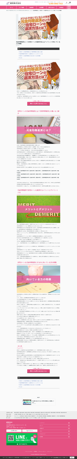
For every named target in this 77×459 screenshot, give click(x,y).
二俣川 (42, 417)
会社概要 (41, 7)
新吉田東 (20, 414)
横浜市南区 (58, 412)
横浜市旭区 (33, 412)
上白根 (36, 414)
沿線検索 (31, 7)
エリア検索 (21, 7)
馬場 (39, 414)
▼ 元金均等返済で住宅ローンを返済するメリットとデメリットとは (31, 53)
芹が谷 (42, 414)
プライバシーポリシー (42, 451)
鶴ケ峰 (24, 417)
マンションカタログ (29, 451)
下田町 (27, 414)
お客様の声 (42, 428)
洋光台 (45, 417)
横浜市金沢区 (47, 412)
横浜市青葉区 (16, 412)
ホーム (11, 7)
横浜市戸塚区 (27, 412)
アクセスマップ (42, 433)
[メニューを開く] (69, 7)
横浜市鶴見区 (37, 412)
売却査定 (61, 7)
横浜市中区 (43, 412)
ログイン (66, 3)
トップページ (42, 422)
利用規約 (35, 451)
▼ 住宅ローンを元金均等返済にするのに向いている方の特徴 (29, 55)
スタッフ (41, 425)
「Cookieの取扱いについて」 (57, 457)
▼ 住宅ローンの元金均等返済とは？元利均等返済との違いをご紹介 (31, 51)
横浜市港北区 (22, 412)
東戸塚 (18, 417)
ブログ (41, 431)
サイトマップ (50, 451)
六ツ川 (33, 414)
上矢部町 (16, 414)
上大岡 (39, 417)
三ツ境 (15, 417)
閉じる (72, 457)
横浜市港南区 (53, 412)
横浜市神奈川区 (64, 412)
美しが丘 (23, 414)
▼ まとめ (20, 57)
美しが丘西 (46, 414)
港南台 (30, 414)
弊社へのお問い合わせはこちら (38, 103)
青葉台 (35, 417)
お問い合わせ (51, 7)
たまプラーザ (31, 417)
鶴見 (21, 417)
